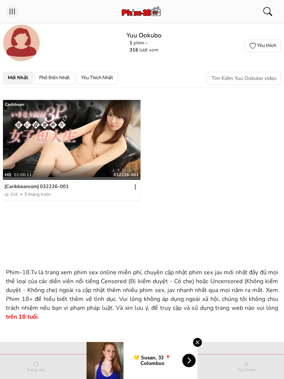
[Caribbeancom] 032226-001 (36, 186)
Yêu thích (266, 45)
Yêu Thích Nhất (97, 77)
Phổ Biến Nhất (54, 77)
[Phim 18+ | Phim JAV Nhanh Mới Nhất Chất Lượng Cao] (141, 11)
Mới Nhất (18, 77)
